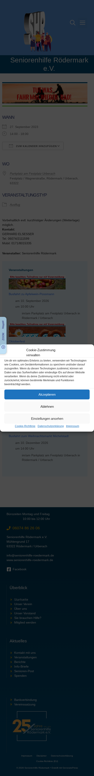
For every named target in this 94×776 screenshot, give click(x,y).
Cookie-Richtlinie (25, 426)
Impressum (72, 426)
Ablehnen (47, 406)
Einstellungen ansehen (47, 418)
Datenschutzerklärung (51, 426)
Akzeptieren (47, 394)
